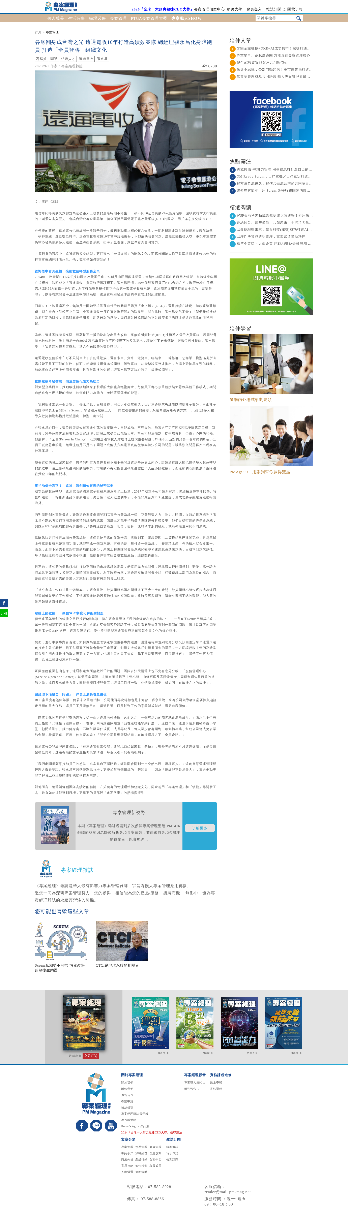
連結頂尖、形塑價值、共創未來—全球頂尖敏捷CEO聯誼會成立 (285, 222)
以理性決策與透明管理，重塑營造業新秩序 (269, 237)
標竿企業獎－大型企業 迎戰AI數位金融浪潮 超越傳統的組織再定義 (288, 244)
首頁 (38, 32)
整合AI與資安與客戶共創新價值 (260, 62)
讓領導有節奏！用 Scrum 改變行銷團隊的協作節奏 (275, 190)
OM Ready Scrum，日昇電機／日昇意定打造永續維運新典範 (283, 176)
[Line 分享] (4, 617)
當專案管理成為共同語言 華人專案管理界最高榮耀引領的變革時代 (287, 77)
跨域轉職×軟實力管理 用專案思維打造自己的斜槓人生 (277, 169)
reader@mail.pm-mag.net (227, 1191)
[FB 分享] (4, 606)
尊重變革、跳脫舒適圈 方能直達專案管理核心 (271, 55)
